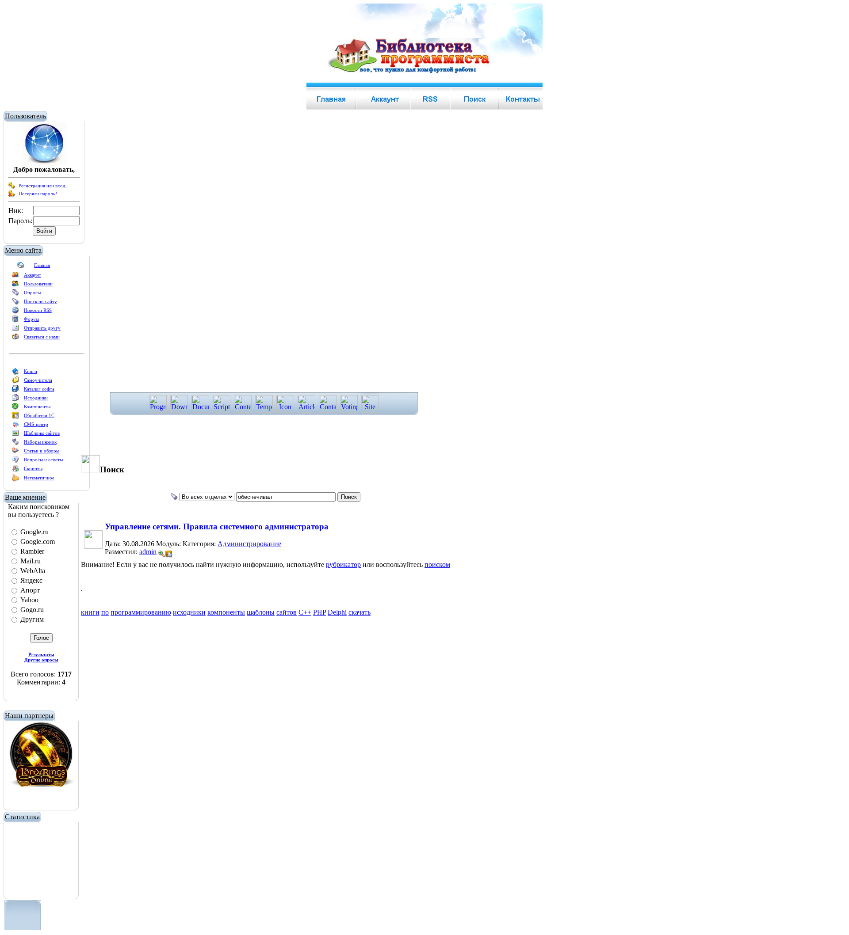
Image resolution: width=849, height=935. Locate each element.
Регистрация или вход (42, 185)
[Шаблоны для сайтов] (15, 434)
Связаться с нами (42, 336)
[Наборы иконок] (15, 443)
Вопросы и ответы (43, 459)
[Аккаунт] (15, 276)
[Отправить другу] (15, 329)
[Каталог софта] (15, 390)
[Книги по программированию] (15, 373)
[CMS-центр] (15, 426)
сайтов (286, 612)
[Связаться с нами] (15, 338)
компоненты (226, 612)
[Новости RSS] (15, 312)
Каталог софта (39, 388)
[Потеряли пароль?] (11, 195)
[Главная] (20, 267)
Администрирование (249, 543)
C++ (304, 612)
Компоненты (37, 406)
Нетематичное (39, 477)
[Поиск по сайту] (15, 303)
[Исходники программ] (15, 399)
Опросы (32, 292)
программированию (141, 612)
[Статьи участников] (15, 480)
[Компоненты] (15, 408)
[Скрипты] (15, 470)
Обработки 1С (39, 415)
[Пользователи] (15, 285)
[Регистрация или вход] (11, 187)
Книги (30, 371)
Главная (42, 265)
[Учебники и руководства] (15, 381)
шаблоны (261, 612)
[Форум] (15, 320)
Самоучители (38, 380)
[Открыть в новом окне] (168, 551)
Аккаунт (32, 274)
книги (90, 612)
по (105, 612)
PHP (319, 612)
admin (148, 551)
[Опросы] (15, 294)
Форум (31, 319)
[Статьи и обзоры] (15, 452)
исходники (189, 612)
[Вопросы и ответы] (15, 461)
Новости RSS (38, 310)
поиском (437, 564)
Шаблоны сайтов (42, 433)
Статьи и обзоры (41, 450)
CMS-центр (36, 424)
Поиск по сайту (40, 301)
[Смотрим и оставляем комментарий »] (161, 554)
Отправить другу (42, 328)
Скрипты (33, 468)
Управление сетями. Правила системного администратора (217, 526)
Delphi (337, 612)
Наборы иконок (40, 442)
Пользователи (38, 283)
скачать (359, 612)
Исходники (36, 397)
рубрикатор (343, 564)
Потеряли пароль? (38, 193)
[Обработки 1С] (15, 417)
